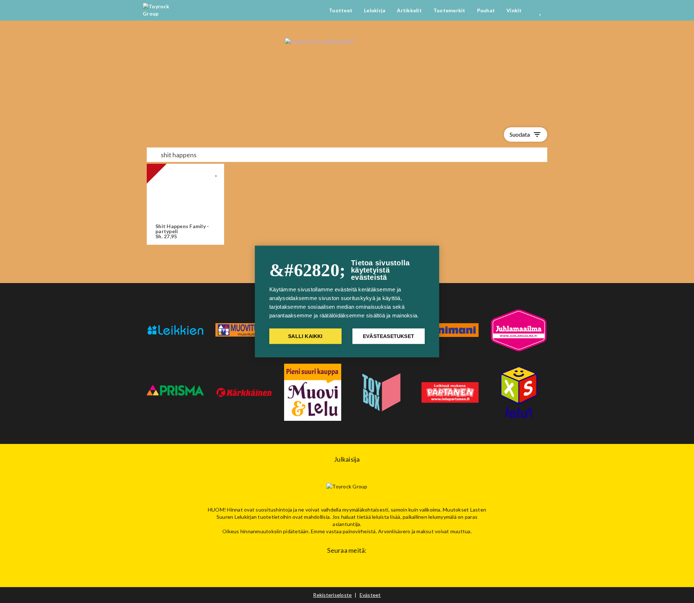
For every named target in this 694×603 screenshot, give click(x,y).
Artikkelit (409, 10)
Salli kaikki (305, 336)
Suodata (525, 134)
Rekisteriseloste (332, 595)
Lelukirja (374, 10)
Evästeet (370, 595)
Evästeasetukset (388, 336)
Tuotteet (340, 10)
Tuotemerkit (449, 10)
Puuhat (486, 10)
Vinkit (514, 10)
